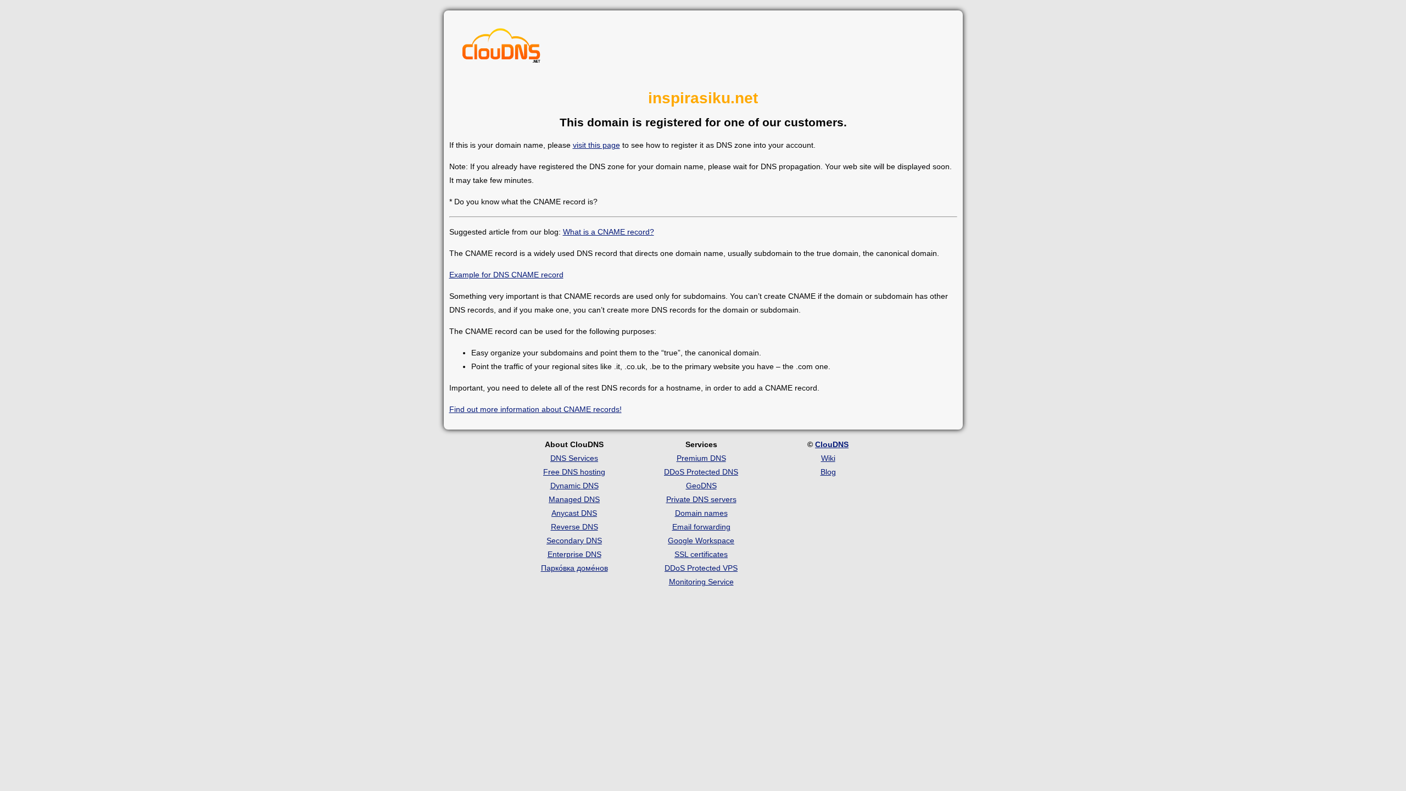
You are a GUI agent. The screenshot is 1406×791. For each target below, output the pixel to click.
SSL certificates (701, 554)
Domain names (701, 513)
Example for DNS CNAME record (506, 274)
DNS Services (574, 458)
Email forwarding (701, 526)
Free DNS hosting (574, 471)
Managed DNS (574, 499)
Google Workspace (701, 540)
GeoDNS (701, 485)
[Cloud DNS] (501, 48)
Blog (828, 471)
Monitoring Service (701, 581)
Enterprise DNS (574, 554)
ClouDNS (832, 444)
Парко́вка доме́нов (574, 568)
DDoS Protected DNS (701, 471)
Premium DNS (701, 458)
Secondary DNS (574, 540)
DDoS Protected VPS (701, 568)
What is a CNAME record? (608, 231)
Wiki (828, 458)
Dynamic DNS (574, 485)
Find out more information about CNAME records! (535, 409)
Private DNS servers (701, 499)
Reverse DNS (574, 526)
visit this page (596, 145)
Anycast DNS (574, 513)
